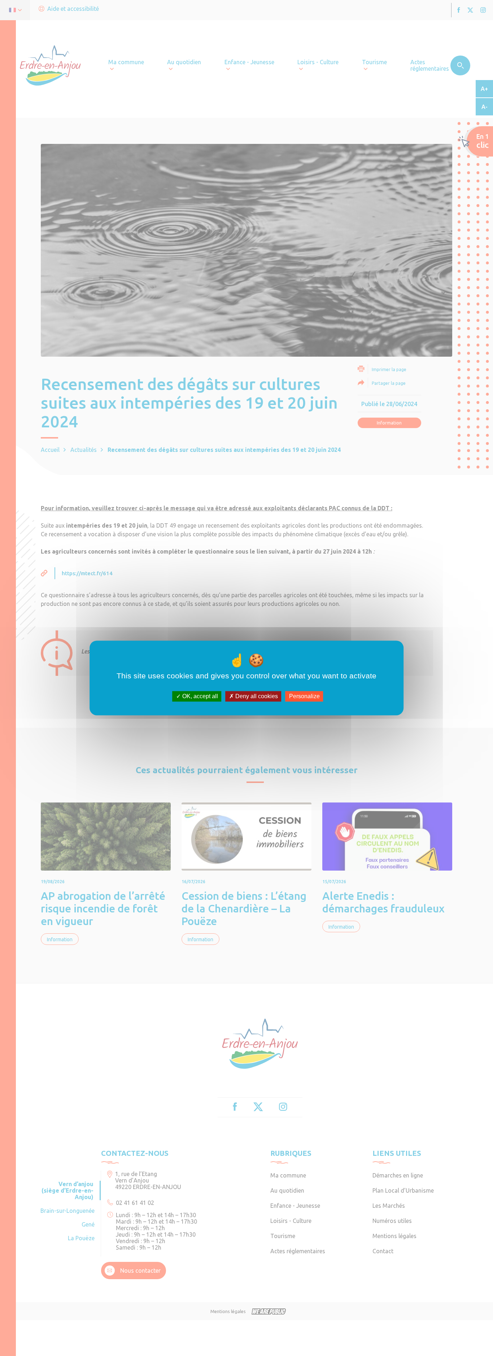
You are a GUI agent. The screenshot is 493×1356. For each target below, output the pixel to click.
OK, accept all (199, 696)
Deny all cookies (256, 696)
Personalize (304, 696)
